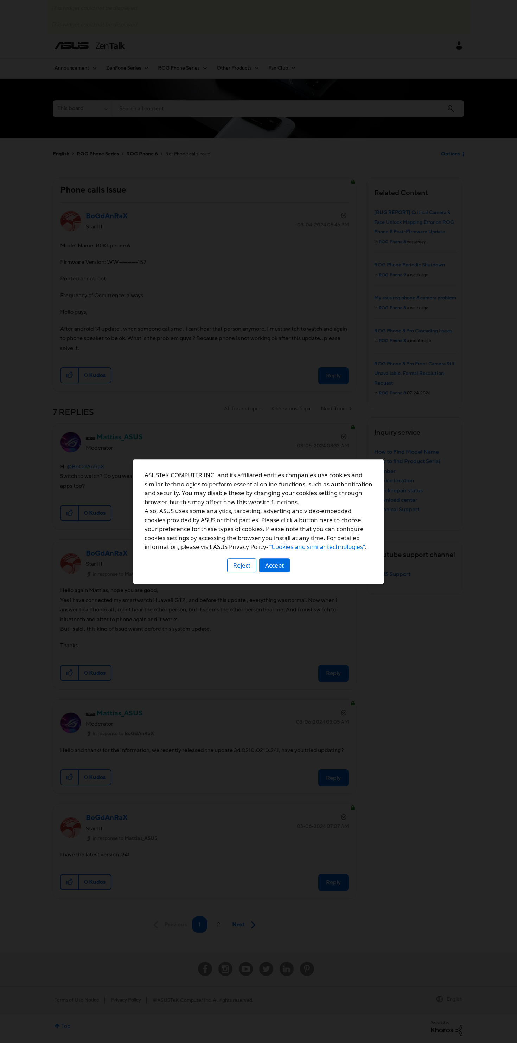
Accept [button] (274, 565)
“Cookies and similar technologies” (317, 547)
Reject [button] (241, 565)
